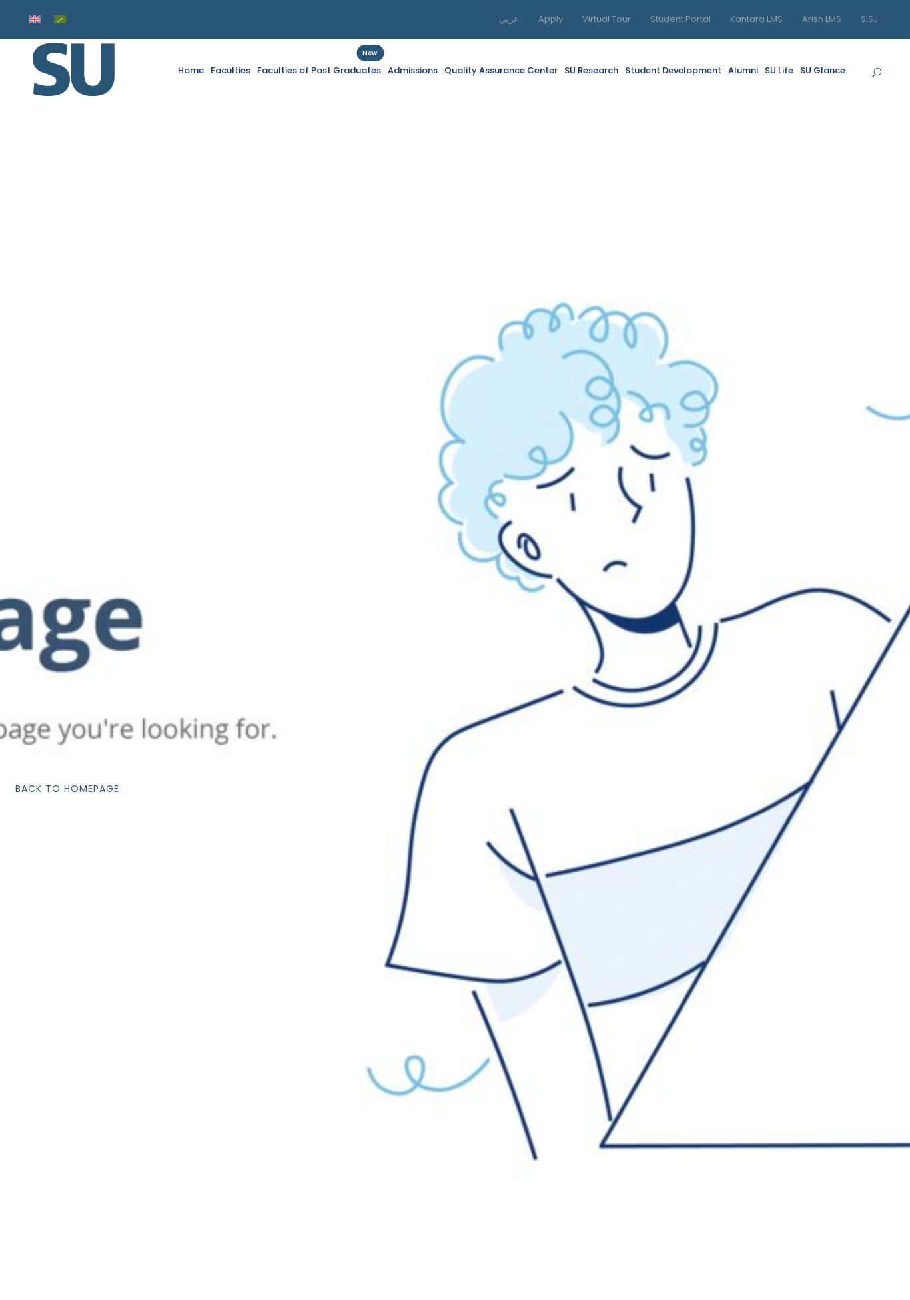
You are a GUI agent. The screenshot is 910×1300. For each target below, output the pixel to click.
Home (191, 70)
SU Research (591, 70)
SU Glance (822, 70)
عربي (509, 19)
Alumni (743, 70)
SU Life (779, 70)
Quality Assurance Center (501, 70)
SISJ (869, 19)
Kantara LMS (756, 19)
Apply (550, 19)
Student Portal (680, 19)
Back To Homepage (67, 788)
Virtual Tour (606, 19)
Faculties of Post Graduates (319, 70)
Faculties (230, 70)
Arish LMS (821, 19)
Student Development (673, 70)
